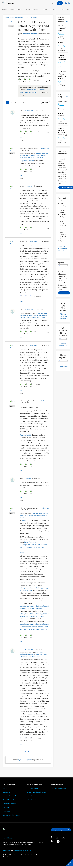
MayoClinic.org (7, 838)
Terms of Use (6, 850)
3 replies (22, 140)
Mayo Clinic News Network (58, 788)
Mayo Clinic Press (32, 796)
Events (44, 9)
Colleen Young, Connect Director (35, 33)
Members (53, 9)
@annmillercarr (29, 110)
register (29, 760)
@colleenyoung (45, 148)
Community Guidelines (9, 803)
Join (59, 3)
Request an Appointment (61, 830)
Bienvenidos (62, 367)
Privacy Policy (17, 850)
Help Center (65, 9)
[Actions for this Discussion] (49, 80)
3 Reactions (38, 296)
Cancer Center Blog (32, 788)
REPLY (21, 137)
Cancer (60, 43)
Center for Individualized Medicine (36, 792)
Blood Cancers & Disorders (62, 28)
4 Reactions (38, 132)
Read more (64, 293)
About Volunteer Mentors (10, 800)
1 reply (21, 178)
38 (24, 102)
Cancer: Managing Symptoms (62, 57)
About (5, 788)
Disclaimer (6, 807)
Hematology (62, 101)
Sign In (67, 3)
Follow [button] (61, 33)
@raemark (30, 186)
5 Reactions (38, 228)
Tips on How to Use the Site (63, 316)
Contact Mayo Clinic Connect (11, 815)
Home (4, 9)
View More (28, 752)
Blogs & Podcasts (32, 9)
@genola (28, 478)
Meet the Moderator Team (10, 796)
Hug (30, 81)
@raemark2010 (34, 241)
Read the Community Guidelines (62, 248)
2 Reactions (38, 738)
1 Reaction (36, 80)
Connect (10, 3)
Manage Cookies (26, 850)
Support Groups (16, 9)
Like (20, 81)
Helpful (24, 81)
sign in (20, 760)
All (67, 21)
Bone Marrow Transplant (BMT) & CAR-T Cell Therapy (21, 17)
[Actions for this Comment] (48, 132)
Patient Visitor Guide (32, 800)
